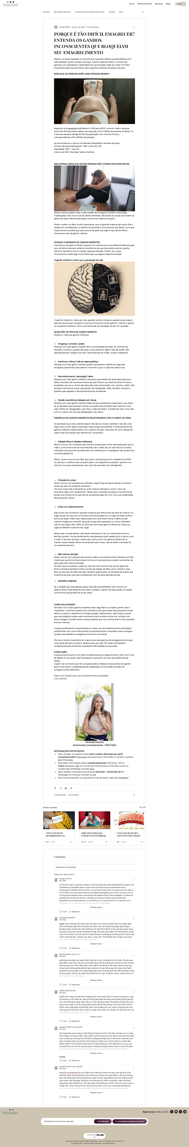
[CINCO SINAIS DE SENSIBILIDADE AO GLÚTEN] (59, 820)
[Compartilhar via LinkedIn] (66, 788)
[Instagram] (171, 1111)
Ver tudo (142, 807)
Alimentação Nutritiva (62, 12)
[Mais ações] (133, 27)
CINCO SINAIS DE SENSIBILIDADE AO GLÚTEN (55, 834)
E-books (112, 12)
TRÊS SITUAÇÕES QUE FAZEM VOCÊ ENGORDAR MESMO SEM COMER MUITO (93, 834)
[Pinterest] (180, 1111)
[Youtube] (176, 1111)
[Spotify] (184, 1111)
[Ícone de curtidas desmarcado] (60, 911)
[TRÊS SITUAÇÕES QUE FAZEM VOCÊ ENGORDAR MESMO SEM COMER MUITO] (94, 820)
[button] (143, 12)
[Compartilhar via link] (71, 788)
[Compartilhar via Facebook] (55, 788)
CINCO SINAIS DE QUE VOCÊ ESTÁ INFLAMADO (128, 834)
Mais (121, 12)
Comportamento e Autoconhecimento (89, 12)
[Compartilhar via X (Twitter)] (60, 788)
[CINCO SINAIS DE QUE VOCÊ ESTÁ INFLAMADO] (130, 820)
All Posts (46, 12)
